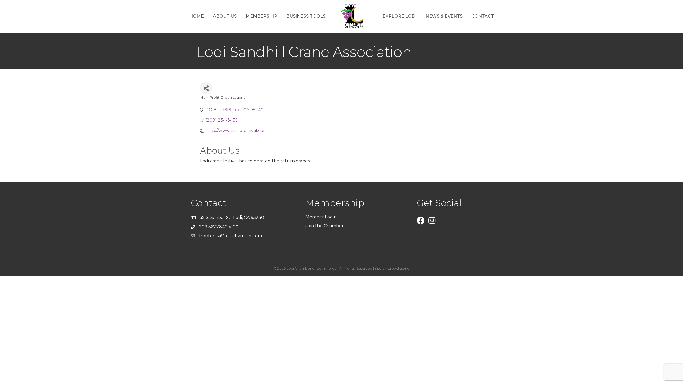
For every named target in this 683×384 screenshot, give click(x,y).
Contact (483, 16)
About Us (225, 16)
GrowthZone (398, 268)
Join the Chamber (325, 225)
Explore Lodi (399, 16)
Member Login (321, 216)
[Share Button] (206, 88)
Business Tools (305, 16)
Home (196, 16)
